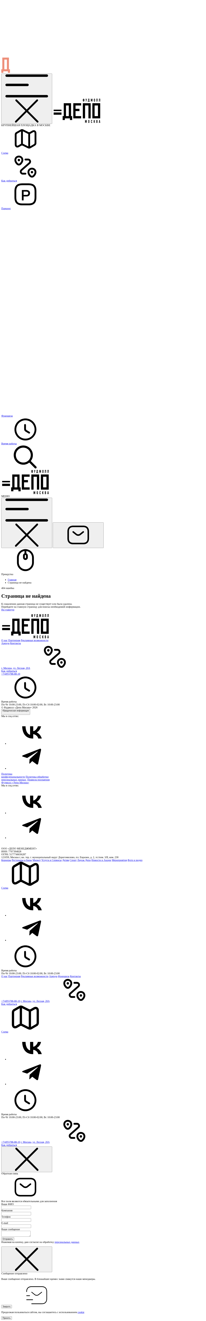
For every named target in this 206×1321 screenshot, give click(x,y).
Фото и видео (134, 860)
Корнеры (6, 860)
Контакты (15, 643)
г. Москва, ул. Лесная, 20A (15, 668)
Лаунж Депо (84, 860)
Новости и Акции (101, 860)
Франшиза (63, 976)
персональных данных (67, 1242)
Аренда (5, 643)
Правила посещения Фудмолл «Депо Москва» (25, 781)
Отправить (8, 1239)
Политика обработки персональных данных (25, 778)
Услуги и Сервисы (51, 860)
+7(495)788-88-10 (10, 674)
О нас (4, 640)
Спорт (73, 860)
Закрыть (7, 1306)
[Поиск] (25, 468)
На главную (7, 609)
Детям (65, 860)
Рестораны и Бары (22, 860)
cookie (81, 1312)
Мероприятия (119, 860)
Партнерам (14, 640)
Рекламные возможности (34, 640)
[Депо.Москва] (32, 743)
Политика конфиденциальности (13, 775)
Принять (7, 1318)
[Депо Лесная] (25, 493)
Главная (12, 579)
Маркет (37, 860)
